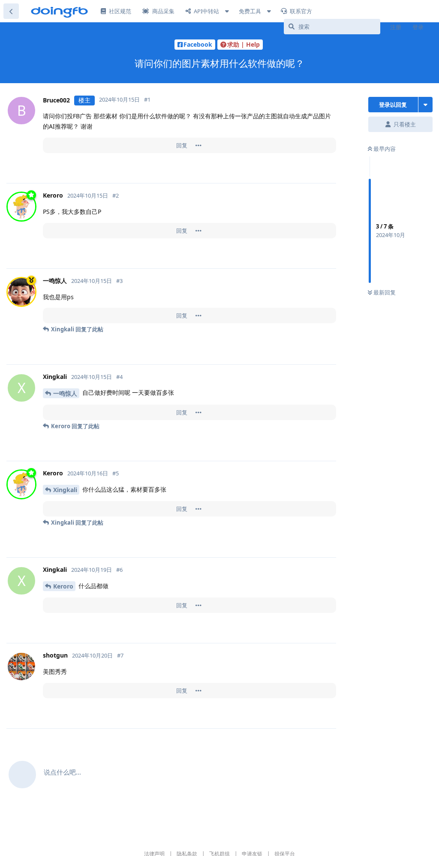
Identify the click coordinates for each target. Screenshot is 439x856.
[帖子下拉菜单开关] (198, 145)
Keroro (63, 586)
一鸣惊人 (65, 393)
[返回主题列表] (11, 11)
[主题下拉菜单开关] (425, 104)
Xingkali (65, 490)
